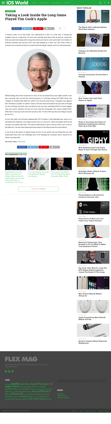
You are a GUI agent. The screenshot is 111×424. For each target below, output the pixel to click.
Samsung (42, 396)
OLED (15, 396)
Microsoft (9, 396)
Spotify (25, 399)
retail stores (35, 396)
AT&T (37, 387)
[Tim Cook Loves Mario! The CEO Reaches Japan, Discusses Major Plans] (61, 169)
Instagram (44, 389)
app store (31, 386)
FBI (15, 389)
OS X (18, 396)
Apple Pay (36, 383)
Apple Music (24, 384)
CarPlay (42, 387)
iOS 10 (18, 391)
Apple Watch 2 (23, 386)
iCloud (39, 389)
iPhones (8, 394)
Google (26, 389)
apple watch (12, 386)
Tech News (56, 3)
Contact (66, 3)
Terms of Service (63, 398)
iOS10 (13, 391)
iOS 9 (51, 389)
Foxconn (19, 389)
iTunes (25, 394)
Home (34, 3)
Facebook (9, 389)
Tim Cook (21, 141)
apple (15, 383)
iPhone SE (17, 393)
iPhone (35, 391)
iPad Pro (28, 391)
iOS (48, 389)
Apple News (44, 3)
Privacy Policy (62, 396)
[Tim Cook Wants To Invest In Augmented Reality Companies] (38, 169)
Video (41, 399)
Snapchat (19, 399)
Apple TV (47, 383)
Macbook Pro (45, 394)
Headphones (32, 389)
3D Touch (8, 384)
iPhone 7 (45, 391)
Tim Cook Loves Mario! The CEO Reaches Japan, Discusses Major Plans (61, 174)
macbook (36, 394)
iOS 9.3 (8, 391)
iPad (23, 392)
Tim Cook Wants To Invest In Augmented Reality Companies (38, 174)
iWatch (30, 394)
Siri (14, 399)
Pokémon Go (26, 396)
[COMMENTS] (60, 28)
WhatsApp (47, 399)
